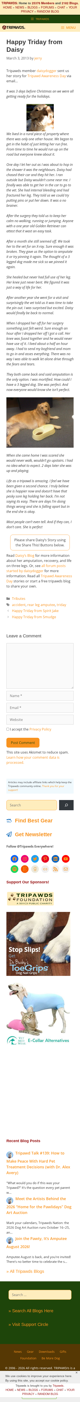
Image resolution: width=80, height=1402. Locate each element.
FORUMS (47, 7)
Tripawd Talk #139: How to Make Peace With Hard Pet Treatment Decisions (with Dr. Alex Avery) (38, 1162)
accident (19, 604)
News (18, 1352)
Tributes (18, 598)
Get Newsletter (33, 834)
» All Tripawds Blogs (25, 1271)
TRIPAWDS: (9, 3)
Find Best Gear (34, 820)
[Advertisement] (40, 1092)
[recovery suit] (38, 1044)
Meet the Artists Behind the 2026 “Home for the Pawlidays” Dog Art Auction (38, 1205)
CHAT (61, 7)
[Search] (66, 805)
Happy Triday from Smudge (34, 617)
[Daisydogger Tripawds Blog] (40, 117)
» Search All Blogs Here (31, 1310)
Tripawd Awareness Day (47, 76)
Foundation (28, 1358)
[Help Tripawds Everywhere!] (30, 905)
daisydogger (47, 70)
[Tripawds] (14, 27)
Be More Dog (51, 1358)
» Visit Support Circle (28, 1324)
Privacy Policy (40, 729)
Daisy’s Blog (24, 555)
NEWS (19, 7)
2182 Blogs (70, 3)
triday (61, 604)
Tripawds (58, 1385)
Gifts (63, 1352)
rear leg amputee (41, 604)
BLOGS (33, 7)
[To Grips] (38, 974)
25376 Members (43, 3)
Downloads (47, 1352)
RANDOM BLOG (48, 11)
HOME (7, 7)
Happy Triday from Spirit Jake (35, 610)
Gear (30, 1352)
